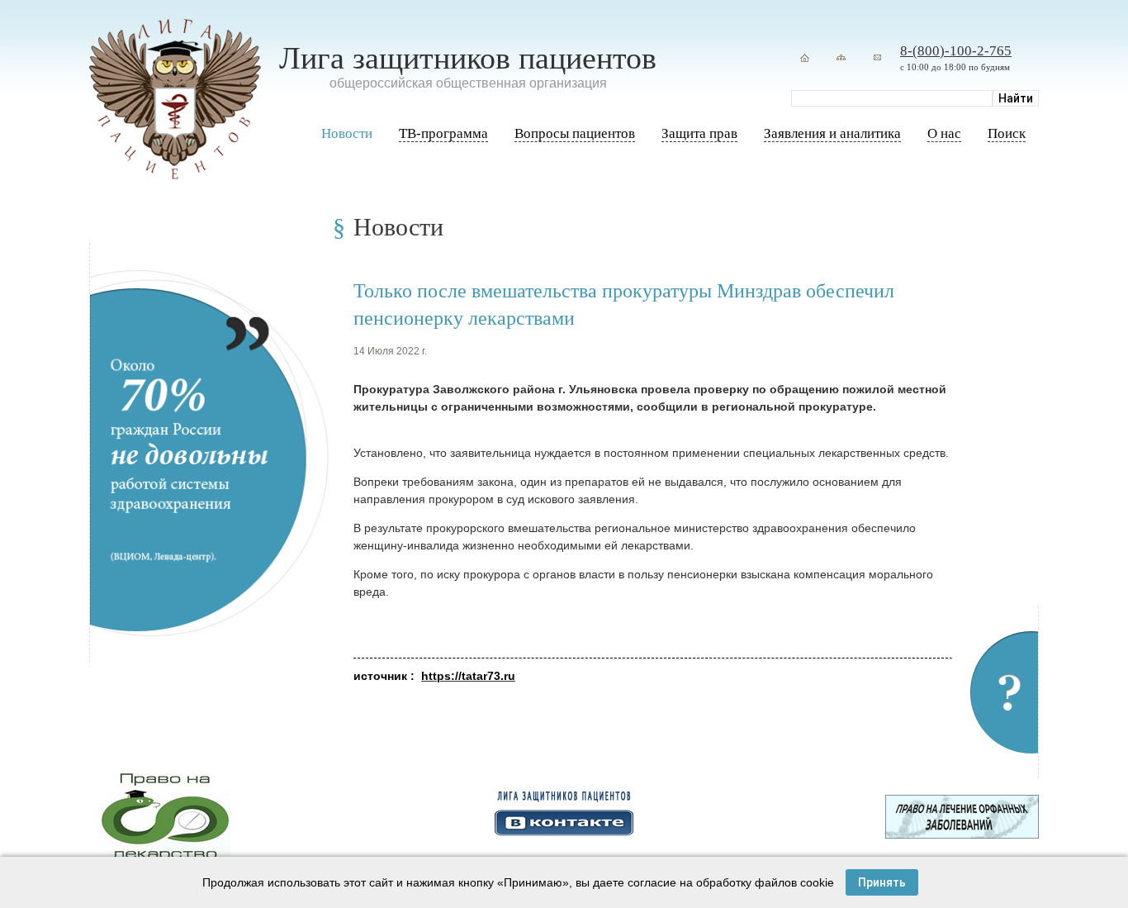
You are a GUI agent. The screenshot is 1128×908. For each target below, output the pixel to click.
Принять (882, 882)
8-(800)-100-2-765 (956, 51)
